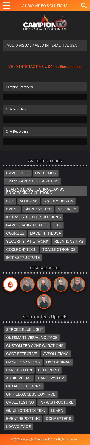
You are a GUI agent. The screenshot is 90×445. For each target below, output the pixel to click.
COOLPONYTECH (21, 249)
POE (10, 201)
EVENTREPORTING (23, 418)
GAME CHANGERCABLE (27, 225)
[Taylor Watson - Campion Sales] (43, 302)
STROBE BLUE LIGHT (24, 329)
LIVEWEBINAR (58, 362)
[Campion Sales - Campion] (10, 285)
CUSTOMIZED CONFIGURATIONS (34, 346)
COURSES (15, 233)
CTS (57, 225)
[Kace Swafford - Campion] (26, 285)
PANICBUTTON (19, 370)
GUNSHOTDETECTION (25, 410)
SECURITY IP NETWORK (27, 241)
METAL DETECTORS (23, 386)
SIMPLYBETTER (38, 209)
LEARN (57, 410)
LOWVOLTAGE (18, 427)
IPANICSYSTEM (50, 378)
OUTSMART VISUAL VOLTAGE (32, 338)
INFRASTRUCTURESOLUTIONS (33, 217)
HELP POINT (48, 370)
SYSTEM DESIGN (58, 201)
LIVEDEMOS (45, 173)
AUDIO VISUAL (18, 378)
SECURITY (67, 209)
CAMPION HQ (17, 173)
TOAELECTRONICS (59, 249)
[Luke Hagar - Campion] (43, 285)
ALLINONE (29, 201)
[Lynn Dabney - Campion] (60, 285)
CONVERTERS (58, 418)
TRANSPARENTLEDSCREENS (32, 181)
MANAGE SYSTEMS (23, 362)
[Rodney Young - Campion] (77, 285)
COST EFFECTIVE (21, 354)
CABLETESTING (20, 402)
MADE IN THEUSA (45, 233)
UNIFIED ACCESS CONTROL (30, 394)
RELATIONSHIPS (68, 241)
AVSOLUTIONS (56, 354)
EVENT (12, 209)
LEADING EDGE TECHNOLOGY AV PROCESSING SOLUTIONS (35, 191)
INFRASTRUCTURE (23, 257)
